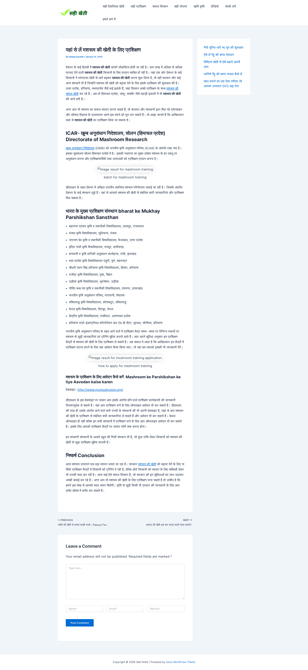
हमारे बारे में (109, 19)
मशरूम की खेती (147, 464)
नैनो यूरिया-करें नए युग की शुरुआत (223, 47)
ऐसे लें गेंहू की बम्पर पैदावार (219, 55)
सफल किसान (160, 6)
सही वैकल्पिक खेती (113, 6)
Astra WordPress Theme (180, 662)
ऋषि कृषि (199, 6)
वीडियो (215, 6)
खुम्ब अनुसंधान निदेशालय (80, 148)
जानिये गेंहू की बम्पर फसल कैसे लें (223, 74)
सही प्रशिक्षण (138, 6)
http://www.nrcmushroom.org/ (100, 390)
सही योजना (180, 6)
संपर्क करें (230, 6)
